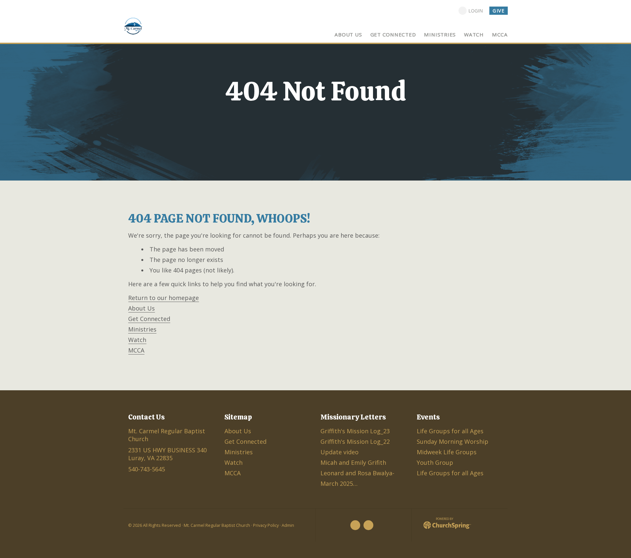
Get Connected (149, 319)
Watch (137, 340)
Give (498, 11)
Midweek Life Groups (447, 452)
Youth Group (435, 462)
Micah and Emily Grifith (353, 462)
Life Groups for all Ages (450, 431)
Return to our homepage (163, 298)
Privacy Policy (266, 525)
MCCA (136, 350)
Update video (339, 452)
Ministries (142, 329)
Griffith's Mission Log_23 (355, 431)
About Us (141, 308)
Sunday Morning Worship (452, 441)
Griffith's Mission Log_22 (355, 441)
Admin (288, 525)
